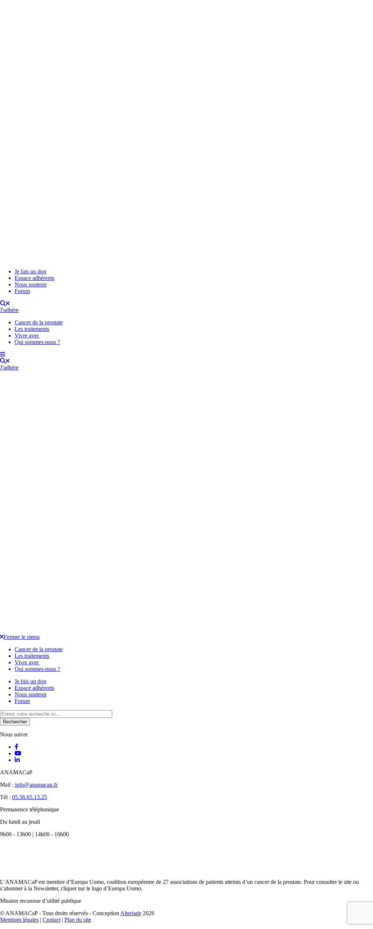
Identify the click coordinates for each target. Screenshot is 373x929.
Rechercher (15, 721)
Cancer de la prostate (39, 322)
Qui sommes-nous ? (37, 342)
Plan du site (77, 920)
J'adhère (9, 310)
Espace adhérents (34, 278)
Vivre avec (27, 335)
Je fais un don (30, 271)
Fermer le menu (22, 637)
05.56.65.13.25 (29, 797)
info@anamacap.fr (36, 785)
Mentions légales (19, 920)
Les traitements (32, 329)
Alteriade (130, 913)
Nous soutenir (31, 284)
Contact (51, 920)
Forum (22, 291)
